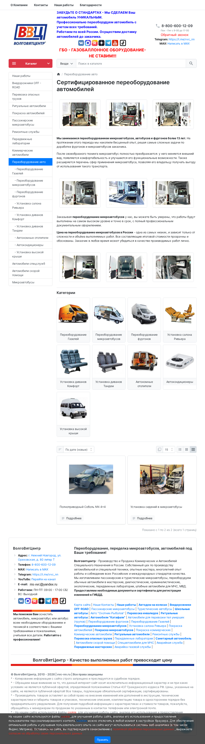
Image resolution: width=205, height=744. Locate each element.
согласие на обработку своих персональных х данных (45, 733)
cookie (72, 712)
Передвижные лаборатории (22, 141)
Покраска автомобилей (28, 113)
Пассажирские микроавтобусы (23, 122)
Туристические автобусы (154, 609)
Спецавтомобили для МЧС (136, 642)
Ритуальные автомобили (29, 106)
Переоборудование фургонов (108, 621)
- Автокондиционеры (27, 245)
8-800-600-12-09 (177, 26)
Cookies (81, 720)
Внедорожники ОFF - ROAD (26, 85)
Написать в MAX (179, 43)
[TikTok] (123, 42)
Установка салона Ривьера (147, 625)
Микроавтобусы (23, 282)
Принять (102, 739)
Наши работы (21, 75)
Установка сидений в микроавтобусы (156, 506)
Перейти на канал (43, 579)
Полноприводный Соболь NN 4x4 (83, 506)
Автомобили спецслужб (28, 263)
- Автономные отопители (30, 237)
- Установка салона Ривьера (26, 205)
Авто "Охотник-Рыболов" (107, 613)
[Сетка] (186, 449)
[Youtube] (115, 42)
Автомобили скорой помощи (25, 273)
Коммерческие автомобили (22, 152)
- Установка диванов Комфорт (27, 217)
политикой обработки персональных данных (143, 729)
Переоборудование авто (29, 162)
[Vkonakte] (81, 42)
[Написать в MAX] (88, 42)
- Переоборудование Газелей (27, 171)
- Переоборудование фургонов (27, 194)
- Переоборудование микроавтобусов (27, 182)
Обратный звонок (175, 35)
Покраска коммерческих (153, 630)
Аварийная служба (170, 642)
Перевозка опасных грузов (26, 96)
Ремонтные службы (25, 131)
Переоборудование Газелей (150, 621)
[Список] (180, 449)
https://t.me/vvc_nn (182, 39)
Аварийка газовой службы (133, 646)
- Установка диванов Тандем (27, 228)
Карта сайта (82, 604)
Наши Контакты (103, 604)
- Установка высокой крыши (27, 254)
